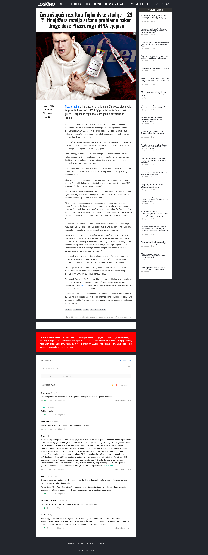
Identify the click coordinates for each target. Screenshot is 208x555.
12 (49, 117)
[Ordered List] (57, 376)
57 (153, 234)
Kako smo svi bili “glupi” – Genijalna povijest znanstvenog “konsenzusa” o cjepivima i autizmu (154, 30)
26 (154, 21)
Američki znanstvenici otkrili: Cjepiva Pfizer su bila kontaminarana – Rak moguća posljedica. (154, 146)
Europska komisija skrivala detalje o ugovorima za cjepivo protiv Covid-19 (154, 243)
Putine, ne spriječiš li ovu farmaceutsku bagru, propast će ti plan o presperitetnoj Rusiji (155, 44)
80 (154, 34)
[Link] (70, 376)
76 (153, 219)
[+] (77, 376)
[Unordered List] (60, 376)
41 (153, 164)
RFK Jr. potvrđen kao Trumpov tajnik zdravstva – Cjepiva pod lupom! (154, 106)
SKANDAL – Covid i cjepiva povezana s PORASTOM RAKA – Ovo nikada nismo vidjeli (155, 80)
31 (153, 203)
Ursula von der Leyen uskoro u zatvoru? (155, 68)
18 (153, 246)
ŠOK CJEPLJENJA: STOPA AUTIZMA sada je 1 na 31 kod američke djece (154, 57)
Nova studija (72, 106)
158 (154, 70)
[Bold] (43, 376)
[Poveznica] (163, 4)
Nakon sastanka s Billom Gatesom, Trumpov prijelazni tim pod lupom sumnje (153, 133)
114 (154, 84)
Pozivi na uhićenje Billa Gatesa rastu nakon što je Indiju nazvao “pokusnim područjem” (154, 160)
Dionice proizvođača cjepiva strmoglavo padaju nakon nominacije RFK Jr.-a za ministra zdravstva (155, 199)
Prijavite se (126, 360)
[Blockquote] (63, 376)
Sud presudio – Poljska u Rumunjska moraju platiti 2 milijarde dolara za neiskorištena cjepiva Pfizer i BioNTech (154, 17)
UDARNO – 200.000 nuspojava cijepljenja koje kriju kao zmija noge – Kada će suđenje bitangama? (154, 185)
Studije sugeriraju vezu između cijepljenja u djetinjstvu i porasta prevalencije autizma (152, 119)
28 (153, 98)
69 (153, 176)
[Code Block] (67, 376)
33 (153, 137)
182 (154, 190)
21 (153, 123)
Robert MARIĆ (48, 106)
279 (154, 48)
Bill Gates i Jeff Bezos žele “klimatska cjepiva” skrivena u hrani (154, 173)
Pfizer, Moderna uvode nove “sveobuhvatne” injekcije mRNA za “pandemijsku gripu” (153, 255)
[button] (157, 4)
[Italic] (47, 376)
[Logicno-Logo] (46, 4)
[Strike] (53, 376)
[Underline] (50, 376)
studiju (84, 285)
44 (153, 60)
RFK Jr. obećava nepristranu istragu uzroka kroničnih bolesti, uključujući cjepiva (153, 93)
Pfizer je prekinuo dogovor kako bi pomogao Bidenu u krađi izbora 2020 (153, 268)
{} (73, 376)
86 (153, 110)
